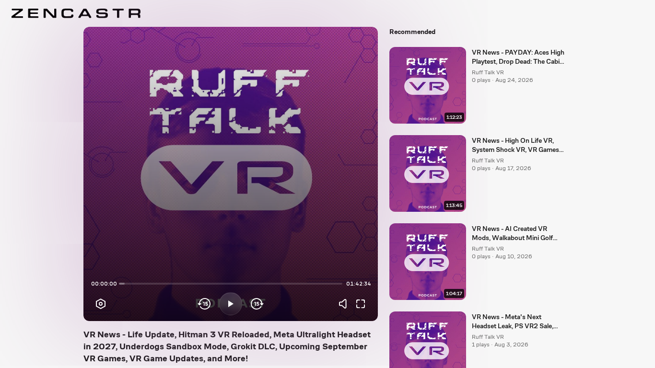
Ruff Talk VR (488, 72)
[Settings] (100, 303)
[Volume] (345, 303)
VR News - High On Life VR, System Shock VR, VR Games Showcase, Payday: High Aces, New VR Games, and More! (516, 146)
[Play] (230, 303)
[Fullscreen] (360, 303)
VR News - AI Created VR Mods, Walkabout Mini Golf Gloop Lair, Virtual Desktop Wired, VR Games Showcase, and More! (515, 234)
